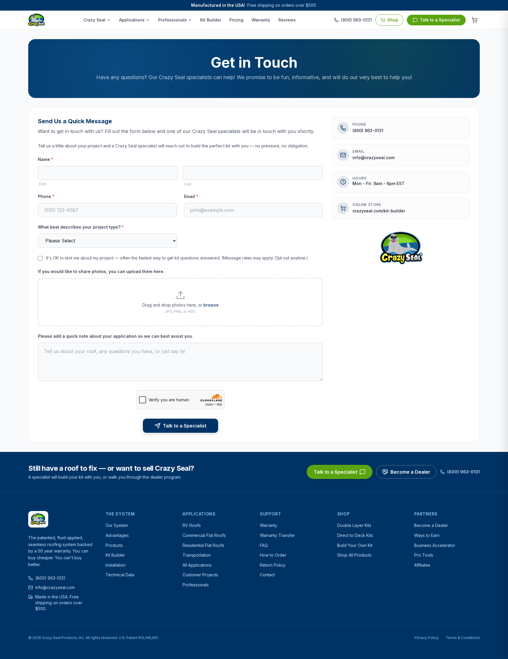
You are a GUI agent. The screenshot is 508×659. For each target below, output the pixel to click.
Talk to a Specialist (440, 19)
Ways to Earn (427, 535)
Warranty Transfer (277, 535)
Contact (267, 574)
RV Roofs (192, 525)
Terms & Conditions (463, 637)
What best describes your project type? (81, 226)
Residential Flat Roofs (203, 545)
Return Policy (272, 565)
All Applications (197, 565)
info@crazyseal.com (373, 157)
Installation (116, 565)
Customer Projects (200, 574)
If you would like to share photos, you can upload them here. (101, 271)
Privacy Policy (427, 637)
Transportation (197, 555)
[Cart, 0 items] (474, 20)
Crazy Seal (94, 19)
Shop (392, 19)
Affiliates (422, 565)
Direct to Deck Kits (355, 535)
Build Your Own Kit (354, 545)
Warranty (261, 19)
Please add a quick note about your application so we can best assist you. (115, 336)
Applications (132, 19)
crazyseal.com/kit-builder (378, 210)
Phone (46, 196)
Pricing (236, 19)
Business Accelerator (434, 545)
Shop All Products (354, 555)
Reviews (287, 19)
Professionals (172, 19)
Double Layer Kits (354, 525)
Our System (117, 525)
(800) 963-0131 (367, 130)
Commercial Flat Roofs (204, 535)
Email (191, 196)
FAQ (264, 545)
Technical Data (120, 574)
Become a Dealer (410, 472)
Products (114, 545)
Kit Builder (210, 19)
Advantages (117, 535)
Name (45, 159)
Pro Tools (423, 555)
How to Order (273, 555)
